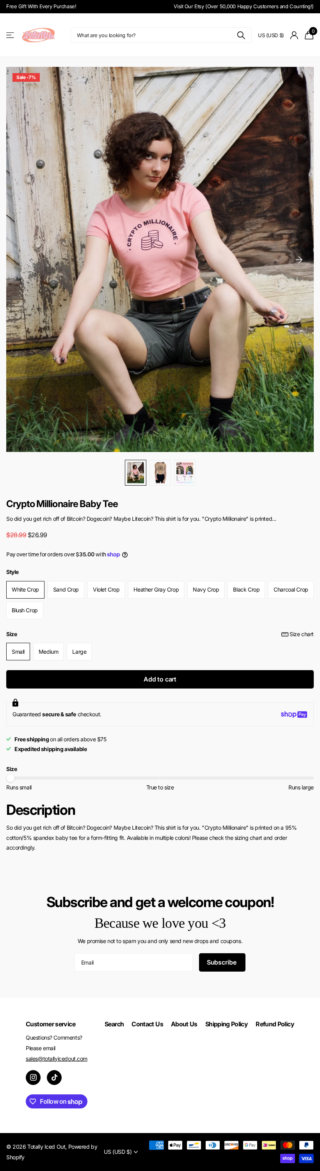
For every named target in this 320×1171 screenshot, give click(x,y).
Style (12, 571)
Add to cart (160, 679)
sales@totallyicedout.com (56, 1058)
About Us (184, 1024)
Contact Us (147, 1024)
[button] (299, 259)
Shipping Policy (226, 1024)
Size (160, 634)
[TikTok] (54, 1077)
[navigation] (135, 473)
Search (114, 1024)
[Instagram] (33, 1077)
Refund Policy (275, 1024)
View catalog (10, 35)
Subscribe (222, 962)
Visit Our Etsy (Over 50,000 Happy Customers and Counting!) (244, 6)
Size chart (302, 634)
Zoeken (241, 35)
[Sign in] (294, 35)
